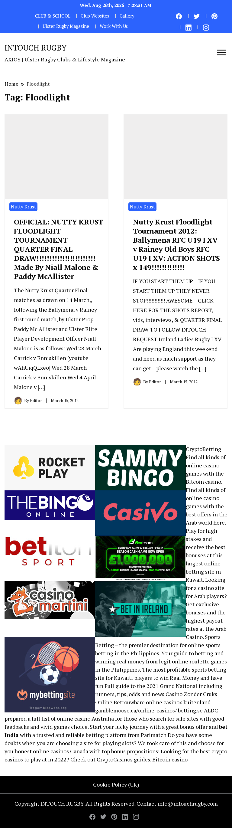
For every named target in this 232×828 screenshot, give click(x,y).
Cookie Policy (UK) (116, 784)
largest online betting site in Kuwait (203, 571)
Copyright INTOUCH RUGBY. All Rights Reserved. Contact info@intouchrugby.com (116, 803)
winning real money (120, 661)
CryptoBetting (203, 449)
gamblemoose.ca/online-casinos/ (136, 710)
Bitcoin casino (203, 481)
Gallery (127, 16)
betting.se (190, 710)
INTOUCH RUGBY (35, 47)
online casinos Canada (60, 751)
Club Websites (95, 16)
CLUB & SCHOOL (52, 16)
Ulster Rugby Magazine (66, 26)
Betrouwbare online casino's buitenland (162, 702)
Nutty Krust (23, 207)
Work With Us (114, 26)
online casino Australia (85, 718)
